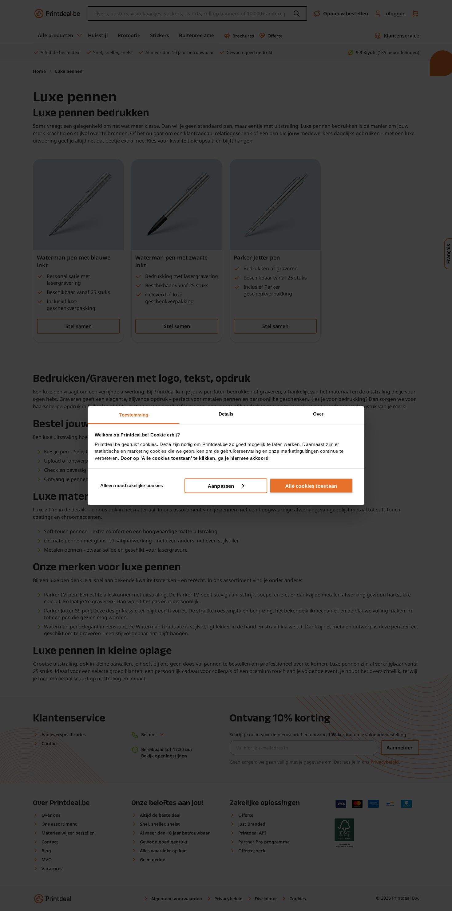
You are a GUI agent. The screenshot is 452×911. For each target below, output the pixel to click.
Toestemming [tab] (133, 414)
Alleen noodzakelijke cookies (131, 485)
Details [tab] (226, 413)
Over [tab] (318, 413)
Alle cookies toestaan (311, 485)
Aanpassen (221, 485)
